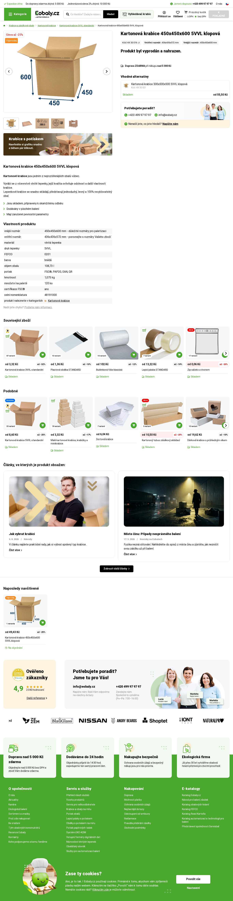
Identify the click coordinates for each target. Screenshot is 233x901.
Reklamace (130, 818)
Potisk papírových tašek (79, 827)
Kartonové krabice (47, 25)
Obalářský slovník (75, 846)
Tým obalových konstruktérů (24, 827)
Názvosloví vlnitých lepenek (81, 841)
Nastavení (193, 888)
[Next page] (106, 71)
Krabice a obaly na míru (78, 809)
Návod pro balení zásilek (195, 799)
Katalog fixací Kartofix (194, 813)
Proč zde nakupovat (19, 818)
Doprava (128, 795)
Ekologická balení (18, 809)
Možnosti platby (133, 799)
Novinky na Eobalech (151, 539)
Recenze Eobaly (17, 832)
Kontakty (13, 837)
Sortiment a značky (19, 813)
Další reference (36, 698)
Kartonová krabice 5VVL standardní (77, 25)
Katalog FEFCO (190, 809)
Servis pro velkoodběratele (80, 804)
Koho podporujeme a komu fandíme (28, 841)
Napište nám (170, 123)
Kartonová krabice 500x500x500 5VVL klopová (159, 84)
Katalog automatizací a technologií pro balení (203, 820)
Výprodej (11, 40)
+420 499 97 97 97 (203, 3)
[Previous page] (8, 71)
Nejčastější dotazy (134, 809)
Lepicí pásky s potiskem (79, 818)
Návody (28, 539)
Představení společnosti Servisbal (200, 826)
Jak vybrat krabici (22, 534)
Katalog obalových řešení (195, 804)
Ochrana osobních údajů (137, 804)
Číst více (14, 550)
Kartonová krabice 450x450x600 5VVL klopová (120, 25)
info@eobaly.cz (84, 686)
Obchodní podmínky (134, 827)
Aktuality (13, 799)
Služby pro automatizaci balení (83, 851)
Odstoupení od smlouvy (137, 813)
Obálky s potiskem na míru (80, 823)
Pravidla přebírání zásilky (137, 823)
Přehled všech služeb (77, 795)
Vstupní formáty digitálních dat (83, 837)
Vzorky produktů (75, 799)
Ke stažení (14, 823)
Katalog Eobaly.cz (191, 795)
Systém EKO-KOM (76, 832)
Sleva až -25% (14, 34)
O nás (219, 3)
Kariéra (12, 804)
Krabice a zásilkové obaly (21, 25)
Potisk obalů (73, 813)
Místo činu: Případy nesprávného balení (152, 534)
